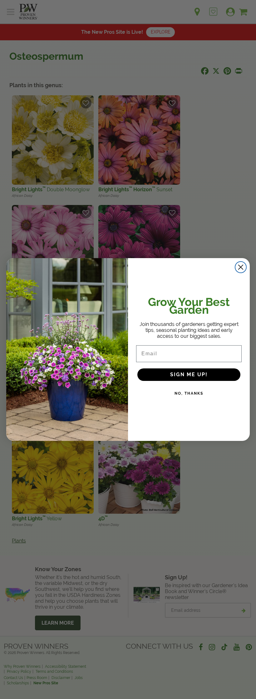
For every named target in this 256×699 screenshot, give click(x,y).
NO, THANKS (189, 393)
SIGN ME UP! (189, 374)
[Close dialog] (241, 267)
